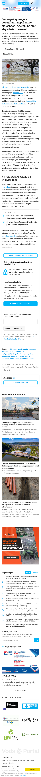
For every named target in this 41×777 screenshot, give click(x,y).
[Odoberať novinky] (36, 640)
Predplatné (23, 3)
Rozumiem (32, 769)
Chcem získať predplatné (20, 303)
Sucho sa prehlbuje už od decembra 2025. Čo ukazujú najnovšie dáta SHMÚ (22, 600)
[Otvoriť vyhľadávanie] (32, 3)
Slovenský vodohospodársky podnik (16, 356)
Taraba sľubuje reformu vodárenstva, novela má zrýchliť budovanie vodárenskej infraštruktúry (21, 582)
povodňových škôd (9, 236)
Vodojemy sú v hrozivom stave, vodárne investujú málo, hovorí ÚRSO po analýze (22, 625)
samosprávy (28, 354)
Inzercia (4, 763)
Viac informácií (22, 775)
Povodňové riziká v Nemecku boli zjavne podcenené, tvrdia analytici (20, 217)
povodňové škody (17, 351)
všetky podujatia (20, 691)
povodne (5, 351)
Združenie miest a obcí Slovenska (15, 87)
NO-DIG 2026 (9, 676)
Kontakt (11, 763)
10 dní (28, 572)
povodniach (18, 93)
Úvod (4, 3)
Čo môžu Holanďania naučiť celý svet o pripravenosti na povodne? (21, 223)
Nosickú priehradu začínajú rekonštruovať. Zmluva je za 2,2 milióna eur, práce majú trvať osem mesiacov (22, 588)
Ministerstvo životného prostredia (23, 349)
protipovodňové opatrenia (12, 354)
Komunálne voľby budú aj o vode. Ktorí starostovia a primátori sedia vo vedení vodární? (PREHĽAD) (22, 620)
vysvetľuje (6, 187)
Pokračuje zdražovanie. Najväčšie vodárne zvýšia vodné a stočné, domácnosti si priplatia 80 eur (22, 610)
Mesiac (35, 572)
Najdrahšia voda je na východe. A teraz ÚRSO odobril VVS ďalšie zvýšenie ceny (20, 594)
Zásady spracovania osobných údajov (13, 760)
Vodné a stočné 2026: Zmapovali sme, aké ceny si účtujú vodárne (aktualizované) (21, 577)
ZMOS (32, 359)
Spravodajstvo (10, 49)
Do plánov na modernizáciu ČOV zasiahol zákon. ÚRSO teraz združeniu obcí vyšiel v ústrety (21, 615)
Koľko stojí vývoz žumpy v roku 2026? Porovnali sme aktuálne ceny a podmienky (21, 605)
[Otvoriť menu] (37, 3)
